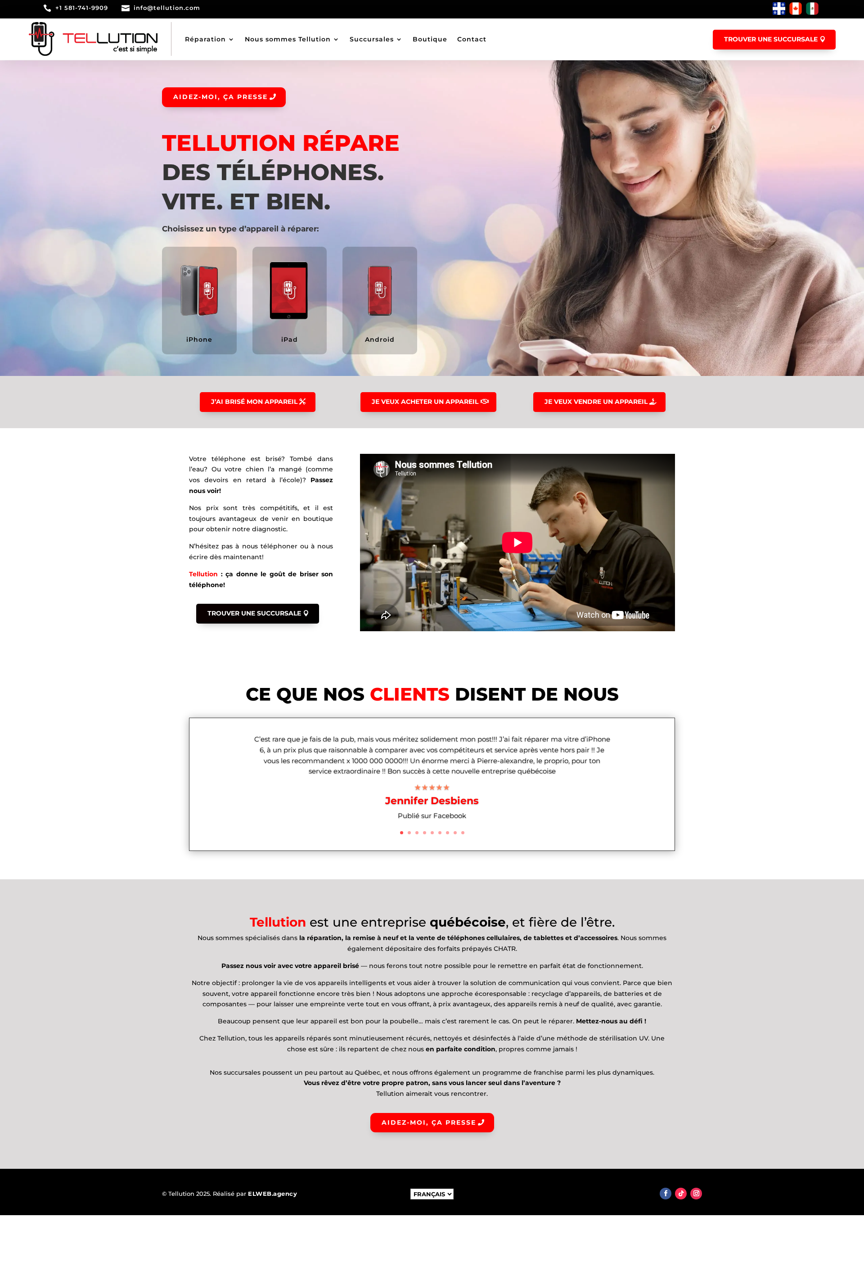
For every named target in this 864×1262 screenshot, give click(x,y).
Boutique (430, 39)
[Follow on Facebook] (665, 1193)
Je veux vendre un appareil (596, 402)
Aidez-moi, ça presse (220, 97)
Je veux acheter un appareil (425, 402)
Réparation (205, 39)
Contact (471, 39)
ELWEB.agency (272, 1193)
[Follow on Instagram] (696, 1193)
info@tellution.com (167, 7)
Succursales (372, 39)
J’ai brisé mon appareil (254, 402)
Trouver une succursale (771, 39)
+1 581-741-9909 (81, 7)
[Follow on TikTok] (681, 1193)
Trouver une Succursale (254, 613)
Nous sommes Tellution (288, 39)
